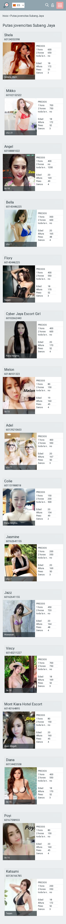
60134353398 (12, 39)
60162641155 (13, 541)
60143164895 (12, 708)
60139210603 (13, 429)
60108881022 (12, 151)
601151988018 (12, 485)
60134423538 (13, 764)
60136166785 (13, 875)
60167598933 (12, 820)
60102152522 (13, 95)
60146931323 (12, 374)
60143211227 (13, 652)
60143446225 (13, 206)
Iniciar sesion (53, 4)
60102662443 (13, 318)
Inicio (6, 15)
